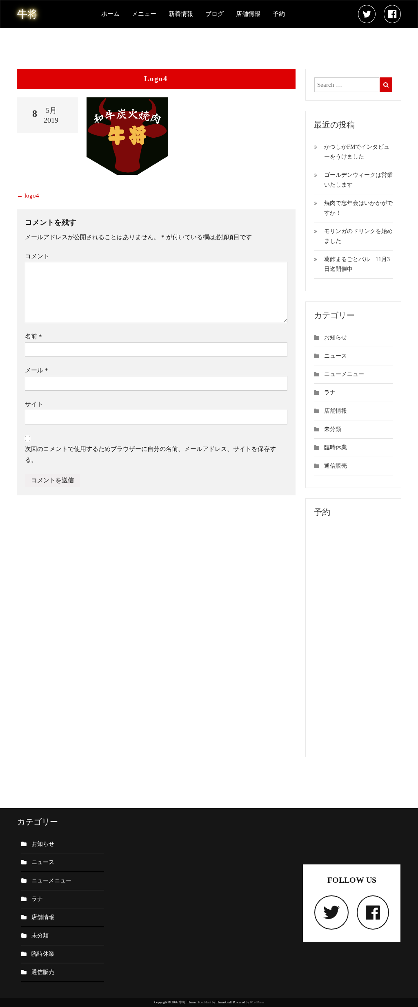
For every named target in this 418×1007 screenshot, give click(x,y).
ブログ (214, 14)
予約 (279, 14)
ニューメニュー (344, 374)
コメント (37, 256)
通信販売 (335, 466)
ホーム (110, 14)
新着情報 (181, 14)
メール (36, 370)
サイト (34, 404)
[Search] (386, 84)
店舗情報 (248, 14)
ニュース (335, 356)
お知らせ (335, 337)
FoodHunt (204, 1002)
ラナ (330, 392)
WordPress (257, 1002)
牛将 (182, 1002)
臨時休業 (335, 447)
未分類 (332, 429)
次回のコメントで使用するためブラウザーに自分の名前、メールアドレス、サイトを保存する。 (150, 454)
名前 (33, 336)
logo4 (28, 195)
